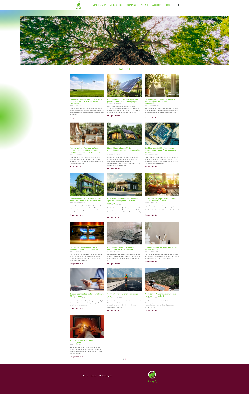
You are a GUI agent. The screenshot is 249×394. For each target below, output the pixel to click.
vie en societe (116, 5)
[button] (178, 5)
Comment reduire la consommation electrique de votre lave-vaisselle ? (121, 248)
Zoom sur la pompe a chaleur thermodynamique (81, 341)
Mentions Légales (105, 376)
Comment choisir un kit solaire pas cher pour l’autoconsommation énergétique (122, 101)
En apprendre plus (76, 118)
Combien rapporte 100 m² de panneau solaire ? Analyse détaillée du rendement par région (160, 150)
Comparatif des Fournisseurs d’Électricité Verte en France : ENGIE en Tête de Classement (86, 102)
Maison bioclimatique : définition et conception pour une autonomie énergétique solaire (124, 150)
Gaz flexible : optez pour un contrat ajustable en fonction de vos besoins (84, 248)
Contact (93, 376)
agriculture (157, 5)
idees (167, 5)
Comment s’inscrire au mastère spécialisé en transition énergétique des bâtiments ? (86, 200)
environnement (99, 5)
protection (144, 5)
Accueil (85, 376)
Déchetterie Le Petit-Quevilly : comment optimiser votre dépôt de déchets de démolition (122, 201)
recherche (131, 5)
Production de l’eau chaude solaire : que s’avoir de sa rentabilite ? (160, 295)
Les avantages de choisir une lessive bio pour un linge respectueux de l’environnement (160, 102)
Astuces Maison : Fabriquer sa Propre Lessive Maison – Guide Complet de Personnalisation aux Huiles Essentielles (85, 150)
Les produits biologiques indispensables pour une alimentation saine (160, 200)
